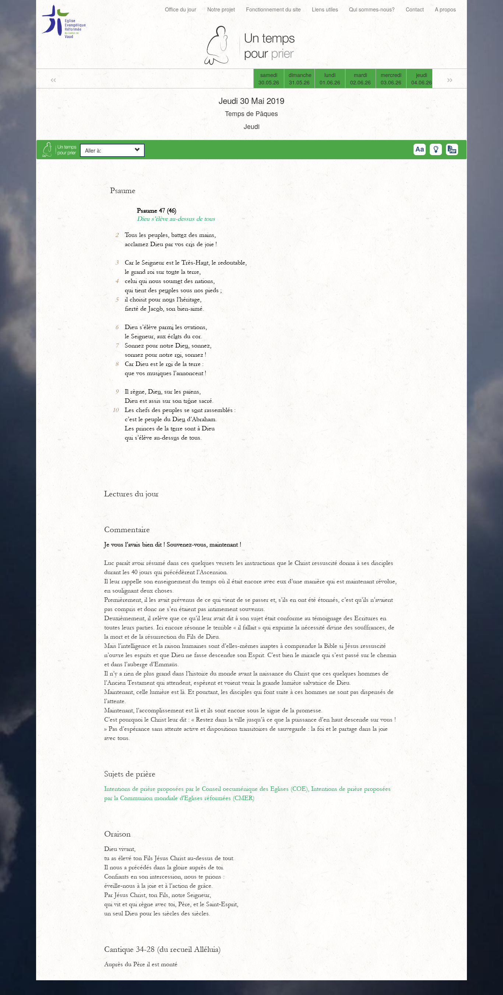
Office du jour (180, 9)
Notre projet (221, 9)
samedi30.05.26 (268, 78)
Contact (415, 9)
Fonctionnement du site (273, 9)
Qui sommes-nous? (372, 9)
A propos (445, 9)
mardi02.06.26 (360, 78)
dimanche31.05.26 (300, 78)
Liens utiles (325, 9)
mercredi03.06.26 (391, 78)
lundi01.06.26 (330, 78)
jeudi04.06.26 (421, 78)
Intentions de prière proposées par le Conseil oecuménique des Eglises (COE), (207, 789)
